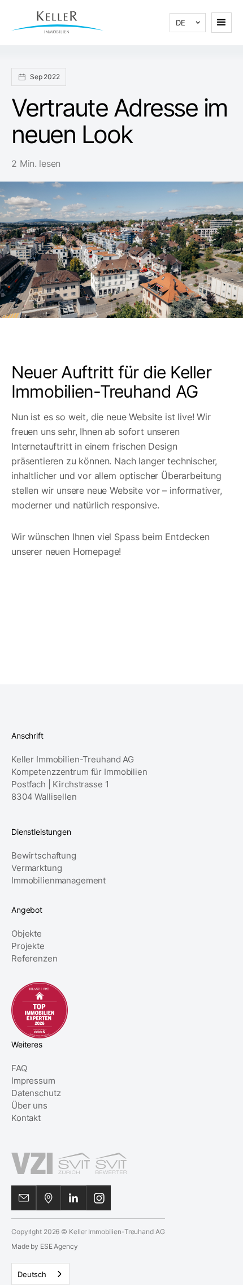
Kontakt (26, 1117)
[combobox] (40, 1274)
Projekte (28, 946)
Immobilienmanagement (58, 880)
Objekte (26, 933)
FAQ (19, 1068)
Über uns (29, 1105)
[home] (57, 22)
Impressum (33, 1080)
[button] (188, 22)
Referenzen (34, 958)
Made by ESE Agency (44, 1246)
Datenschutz (35, 1093)
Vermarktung (36, 868)
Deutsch (32, 1274)
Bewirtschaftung (43, 855)
